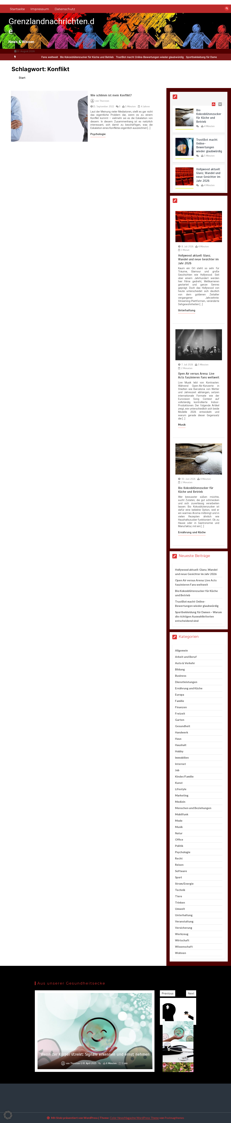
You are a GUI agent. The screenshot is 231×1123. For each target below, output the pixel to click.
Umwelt (180, 908)
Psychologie (98, 134)
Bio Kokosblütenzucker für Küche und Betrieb (63, 57)
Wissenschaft (184, 946)
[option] (63, 57)
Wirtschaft (182, 940)
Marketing (181, 795)
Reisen (179, 864)
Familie (179, 700)
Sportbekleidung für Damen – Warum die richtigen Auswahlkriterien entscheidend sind (198, 616)
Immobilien (182, 757)
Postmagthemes (174, 1117)
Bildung (180, 669)
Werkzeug (181, 934)
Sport (178, 877)
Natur (178, 833)
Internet (180, 763)
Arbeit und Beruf (186, 656)
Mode (178, 820)
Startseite (17, 9)
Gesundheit (182, 726)
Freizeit (180, 713)
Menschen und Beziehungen (193, 808)
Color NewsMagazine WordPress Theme (134, 1117)
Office (179, 839)
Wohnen (180, 952)
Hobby (179, 751)
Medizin (180, 801)
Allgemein (181, 650)
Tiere (178, 896)
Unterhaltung (186, 310)
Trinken (180, 902)
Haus (178, 738)
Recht (179, 858)
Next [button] (191, 993)
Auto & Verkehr (185, 663)
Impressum (39, 9)
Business (180, 675)
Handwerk (181, 732)
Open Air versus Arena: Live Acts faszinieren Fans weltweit (198, 375)
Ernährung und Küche (192, 532)
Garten (179, 719)
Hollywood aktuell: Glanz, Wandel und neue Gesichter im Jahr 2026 (208, 174)
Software (181, 871)
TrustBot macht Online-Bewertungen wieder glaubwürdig (126, 57)
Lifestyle (180, 789)
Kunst (179, 782)
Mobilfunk (181, 814)
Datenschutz (65, 9)
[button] (8, 1115)
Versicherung (183, 927)
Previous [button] (167, 993)
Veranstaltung (184, 921)
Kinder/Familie (184, 776)
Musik (182, 424)
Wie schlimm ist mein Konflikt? (111, 95)
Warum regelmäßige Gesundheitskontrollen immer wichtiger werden (95, 1052)
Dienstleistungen (186, 682)
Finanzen (181, 707)
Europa (179, 694)
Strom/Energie (184, 883)
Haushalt (180, 745)
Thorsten (104, 101)
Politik (179, 845)
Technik (180, 889)
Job (177, 770)
